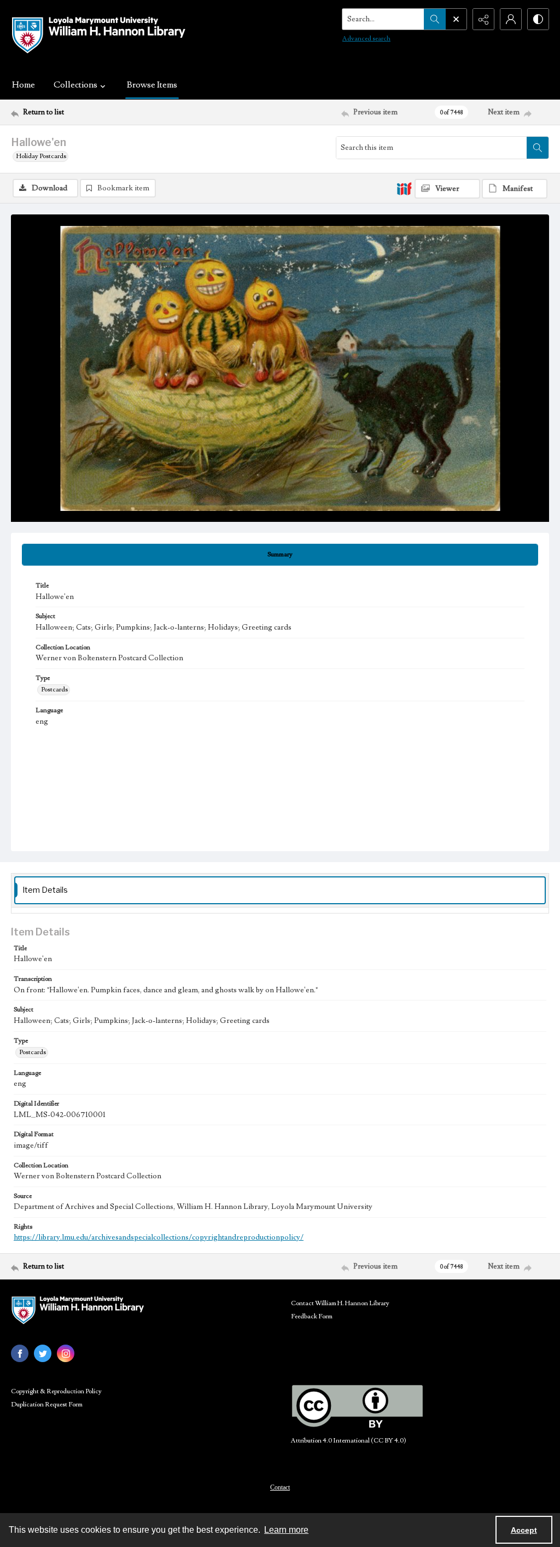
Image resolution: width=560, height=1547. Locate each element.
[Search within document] (538, 148)
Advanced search (366, 38)
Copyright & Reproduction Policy (56, 1391)
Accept (524, 1530)
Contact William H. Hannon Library (340, 1303)
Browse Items (152, 84)
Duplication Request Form (47, 1404)
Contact (280, 1487)
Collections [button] (75, 84)
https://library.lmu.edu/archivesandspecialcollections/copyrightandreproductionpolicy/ (159, 1237)
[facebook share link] (19, 1353)
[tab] (280, 554)
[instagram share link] (65, 1353)
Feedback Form (311, 1316)
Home (23, 84)
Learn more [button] (286, 1529)
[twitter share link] (42, 1353)
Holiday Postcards (41, 156)
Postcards (54, 689)
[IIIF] (404, 188)
